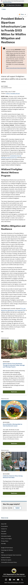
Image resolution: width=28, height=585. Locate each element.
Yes (6, 508)
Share (22, 14)
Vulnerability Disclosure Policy (9, 562)
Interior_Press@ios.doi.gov (13, 93)
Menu (25, 5)
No (11, 508)
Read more (14, 392)
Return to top (4, 517)
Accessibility (4, 526)
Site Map (3, 543)
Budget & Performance (7, 547)
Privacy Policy (4, 541)
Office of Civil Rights (6, 538)
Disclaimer (4, 533)
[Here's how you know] (14, 1)
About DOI (3, 524)
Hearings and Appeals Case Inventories (11, 555)
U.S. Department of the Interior (13, 5)
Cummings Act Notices (7, 550)
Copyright (3, 531)
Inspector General (5, 557)
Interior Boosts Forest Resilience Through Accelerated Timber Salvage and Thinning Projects (14, 365)
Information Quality (6, 536)
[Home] (2, 5)
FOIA (2, 552)
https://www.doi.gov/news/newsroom (16, 68)
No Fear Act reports (6, 560)
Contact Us (4, 528)
